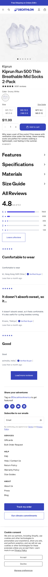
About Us (8, 486)
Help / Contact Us (12, 460)
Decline (23, 564)
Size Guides (10, 474)
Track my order (24, 507)
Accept (23, 557)
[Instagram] (12, 406)
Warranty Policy (11, 470)
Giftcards (8, 440)
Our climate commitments (24, 515)
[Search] (9, 10)
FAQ (6, 456)
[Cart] (45, 10)
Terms (30, 427)
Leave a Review (14, 237)
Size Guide (42, 104)
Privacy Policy (21, 550)
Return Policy (10, 465)
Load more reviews (24, 375)
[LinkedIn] (24, 406)
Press (7, 490)
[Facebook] (6, 406)
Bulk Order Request (13, 444)
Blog (6, 495)
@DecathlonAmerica (21, 397)
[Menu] (3, 10)
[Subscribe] (40, 420)
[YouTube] (18, 406)
